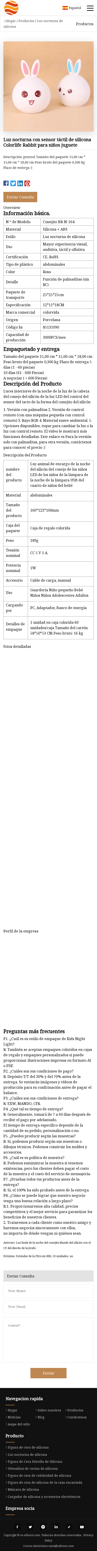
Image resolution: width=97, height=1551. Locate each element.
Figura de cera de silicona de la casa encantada (45, 1482)
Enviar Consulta (20, 197)
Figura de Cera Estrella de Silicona (35, 1461)
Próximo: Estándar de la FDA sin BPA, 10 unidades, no (38, 1256)
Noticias (14, 1417)
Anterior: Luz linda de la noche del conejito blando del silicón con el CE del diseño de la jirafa (47, 1245)
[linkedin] (56, 1527)
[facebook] (17, 1527)
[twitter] (30, 1527)
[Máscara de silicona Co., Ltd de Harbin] (16, 8)
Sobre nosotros (49, 1410)
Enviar (48, 1373)
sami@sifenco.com (61, 1546)
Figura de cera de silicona (28, 1447)
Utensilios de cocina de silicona (33, 1468)
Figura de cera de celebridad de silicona (39, 1475)
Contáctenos (77, 1417)
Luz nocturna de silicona (27, 1454)
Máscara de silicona (23, 1489)
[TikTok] (69, 1527)
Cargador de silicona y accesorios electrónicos (44, 1496)
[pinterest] (43, 1527)
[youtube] (82, 1527)
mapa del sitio (19, 1424)
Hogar (11, 21)
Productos (26, 21)
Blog (41, 1417)
